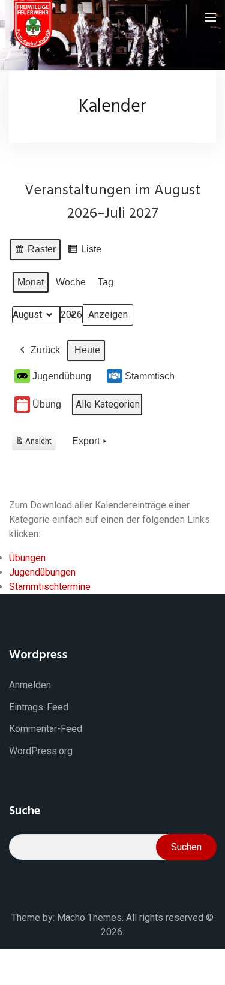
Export (86, 441)
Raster (35, 252)
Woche (71, 282)
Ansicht (36, 443)
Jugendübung (61, 376)
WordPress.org (41, 751)
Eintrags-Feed (38, 707)
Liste (84, 252)
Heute (87, 350)
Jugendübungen (42, 572)
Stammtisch (150, 376)
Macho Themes (89, 917)
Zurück (45, 350)
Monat (30, 282)
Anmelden (30, 685)
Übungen (27, 558)
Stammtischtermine (50, 586)
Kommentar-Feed (45, 728)
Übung (46, 404)
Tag (105, 282)
